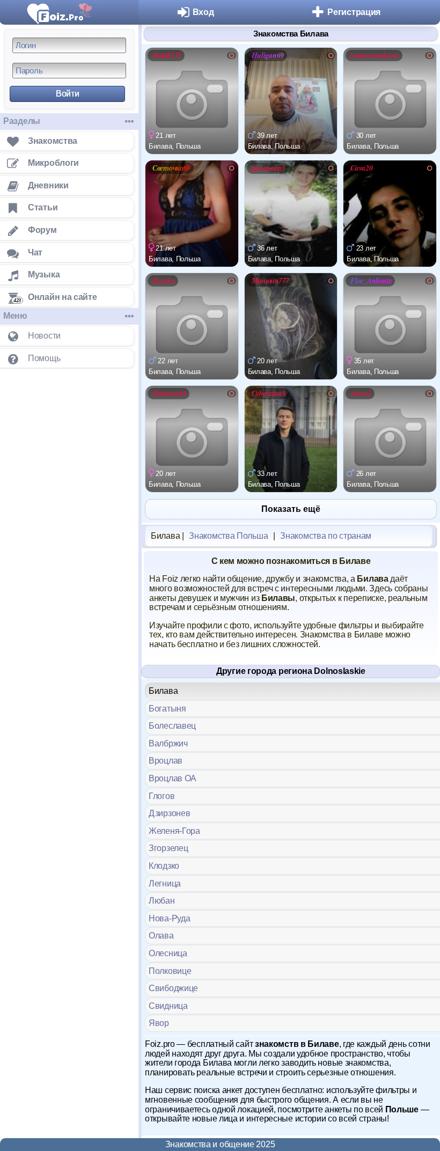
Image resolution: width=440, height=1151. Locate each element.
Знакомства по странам (325, 535)
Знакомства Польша (228, 535)
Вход (203, 12)
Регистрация (353, 12)
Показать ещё (290, 509)
